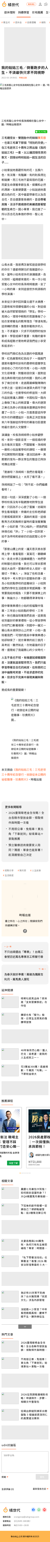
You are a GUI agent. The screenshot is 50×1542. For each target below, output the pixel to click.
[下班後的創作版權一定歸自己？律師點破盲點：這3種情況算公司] (10, 1209)
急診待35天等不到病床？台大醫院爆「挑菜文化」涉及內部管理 (34, 1296)
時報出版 (23, 77)
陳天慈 (22, 870)
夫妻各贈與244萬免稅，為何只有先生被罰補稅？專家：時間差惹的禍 (34, 1244)
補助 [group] (43, 22)
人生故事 (36, 870)
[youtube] (44, 1510)
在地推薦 (37, 12)
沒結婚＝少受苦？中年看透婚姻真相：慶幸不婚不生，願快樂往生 (34, 1312)
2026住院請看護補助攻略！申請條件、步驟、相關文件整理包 (34, 1398)
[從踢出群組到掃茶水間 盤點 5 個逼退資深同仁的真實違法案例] (10, 1415)
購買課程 (31, 4)
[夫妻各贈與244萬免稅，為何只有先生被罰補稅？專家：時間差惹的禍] (10, 1245)
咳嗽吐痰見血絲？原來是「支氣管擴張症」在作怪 (34, 1001)
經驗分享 (9, 870)
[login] (40, 4)
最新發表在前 (39, 1488)
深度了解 (36, 1163)
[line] (39, 1510)
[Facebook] (25, 931)
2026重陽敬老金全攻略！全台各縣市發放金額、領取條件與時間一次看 (34, 1346)
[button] (46, 4)
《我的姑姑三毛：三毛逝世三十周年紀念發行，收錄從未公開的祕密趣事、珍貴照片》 (24, 774)
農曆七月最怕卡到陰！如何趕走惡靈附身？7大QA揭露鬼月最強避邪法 (34, 1192)
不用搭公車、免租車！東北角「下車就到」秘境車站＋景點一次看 (34, 1362)
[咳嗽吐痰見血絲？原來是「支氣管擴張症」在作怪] (10, 1002)
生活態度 (9, 875)
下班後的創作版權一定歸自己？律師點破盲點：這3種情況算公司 (34, 1209)
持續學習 (23, 12)
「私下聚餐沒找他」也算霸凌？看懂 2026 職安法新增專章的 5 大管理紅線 (34, 1260)
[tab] (20, 1173)
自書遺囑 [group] (31, 22)
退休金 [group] (18, 22)
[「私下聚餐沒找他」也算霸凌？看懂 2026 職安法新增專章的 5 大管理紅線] (10, 1261)
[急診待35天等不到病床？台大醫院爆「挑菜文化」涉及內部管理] (10, 1296)
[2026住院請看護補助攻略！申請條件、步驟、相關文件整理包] (10, 1398)
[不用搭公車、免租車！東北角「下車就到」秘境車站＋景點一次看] (10, 1363)
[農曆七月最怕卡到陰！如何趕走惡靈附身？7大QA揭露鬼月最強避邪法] (10, 1193)
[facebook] (33, 1510)
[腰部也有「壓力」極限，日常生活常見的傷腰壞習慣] (10, 1018)
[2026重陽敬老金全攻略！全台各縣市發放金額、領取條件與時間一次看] (10, 1346)
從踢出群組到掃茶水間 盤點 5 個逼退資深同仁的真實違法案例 (34, 1414)
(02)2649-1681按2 (22, 1521)
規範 (4, 1477)
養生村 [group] (6, 22)
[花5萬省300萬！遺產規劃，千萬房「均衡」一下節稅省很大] (10, 1070)
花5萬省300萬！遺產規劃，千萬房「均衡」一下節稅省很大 (34, 1070)
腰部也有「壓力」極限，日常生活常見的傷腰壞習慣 (34, 1018)
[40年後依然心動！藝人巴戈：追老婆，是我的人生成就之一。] (10, 1054)
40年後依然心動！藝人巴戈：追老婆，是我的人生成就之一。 (34, 1053)
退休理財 (9, 12)
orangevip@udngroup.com (26, 1516)
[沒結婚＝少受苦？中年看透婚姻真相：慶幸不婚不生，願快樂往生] (10, 1313)
